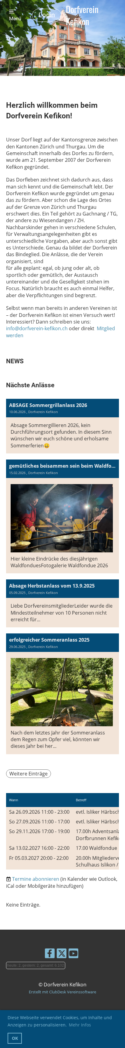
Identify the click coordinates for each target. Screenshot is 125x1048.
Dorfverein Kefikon (82, 15)
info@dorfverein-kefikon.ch (37, 328)
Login (47, 15)
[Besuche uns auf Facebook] (50, 954)
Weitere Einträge (28, 773)
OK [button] (15, 1038)
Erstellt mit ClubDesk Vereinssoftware (62, 992)
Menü (15, 19)
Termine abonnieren (35, 879)
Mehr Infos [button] (80, 1025)
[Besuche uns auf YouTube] (73, 954)
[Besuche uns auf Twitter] (61, 954)
